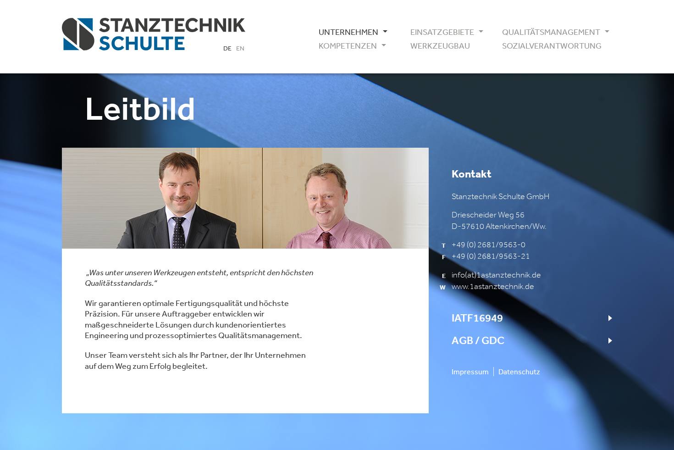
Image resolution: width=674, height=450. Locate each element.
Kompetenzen (348, 45)
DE (227, 48)
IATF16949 (477, 318)
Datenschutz (519, 371)
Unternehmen (348, 32)
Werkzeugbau (440, 45)
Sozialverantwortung (548, 45)
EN (240, 48)
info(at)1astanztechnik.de (496, 275)
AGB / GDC (478, 340)
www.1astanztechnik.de (493, 286)
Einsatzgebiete (442, 32)
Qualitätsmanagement (548, 32)
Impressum (470, 371)
